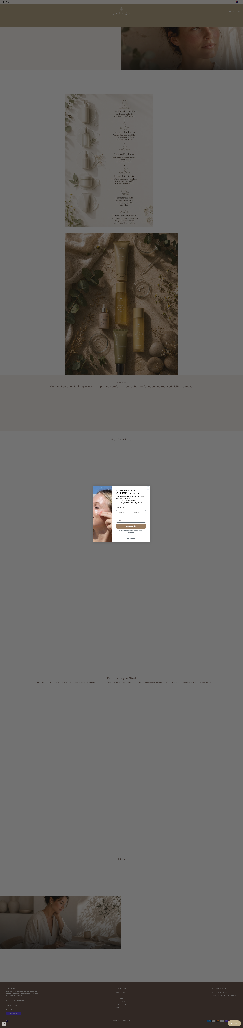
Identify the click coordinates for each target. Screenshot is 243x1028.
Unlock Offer (131, 526)
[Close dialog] (147, 488)
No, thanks (131, 538)
